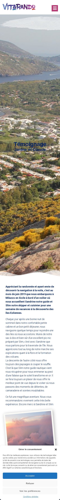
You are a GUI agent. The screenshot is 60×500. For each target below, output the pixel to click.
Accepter (30, 476)
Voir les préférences (30, 491)
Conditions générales (30, 497)
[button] (55, 449)
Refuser (30, 483)
